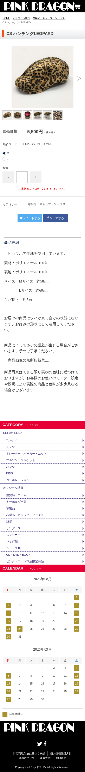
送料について (27, 758)
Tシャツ (11, 440)
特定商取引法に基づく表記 (29, 753)
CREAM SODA (12, 432)
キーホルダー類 (16, 501)
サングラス (13, 528)
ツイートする (31, 218)
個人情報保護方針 (61, 753)
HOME (6, 18)
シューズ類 (13, 548)
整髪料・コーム (16, 495)
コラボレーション (17, 480)
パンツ (10, 466)
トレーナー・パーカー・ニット (26, 453)
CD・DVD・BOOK (18, 554)
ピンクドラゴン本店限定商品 (25, 561)
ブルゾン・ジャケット (20, 460)
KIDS (9, 473)
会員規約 (45, 758)
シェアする (57, 218)
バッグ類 (12, 541)
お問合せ (60, 758)
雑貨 (9, 521)
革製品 (10, 508)
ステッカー (13, 534)
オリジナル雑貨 (21, 18)
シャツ (10, 447)
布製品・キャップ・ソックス (49, 18)
